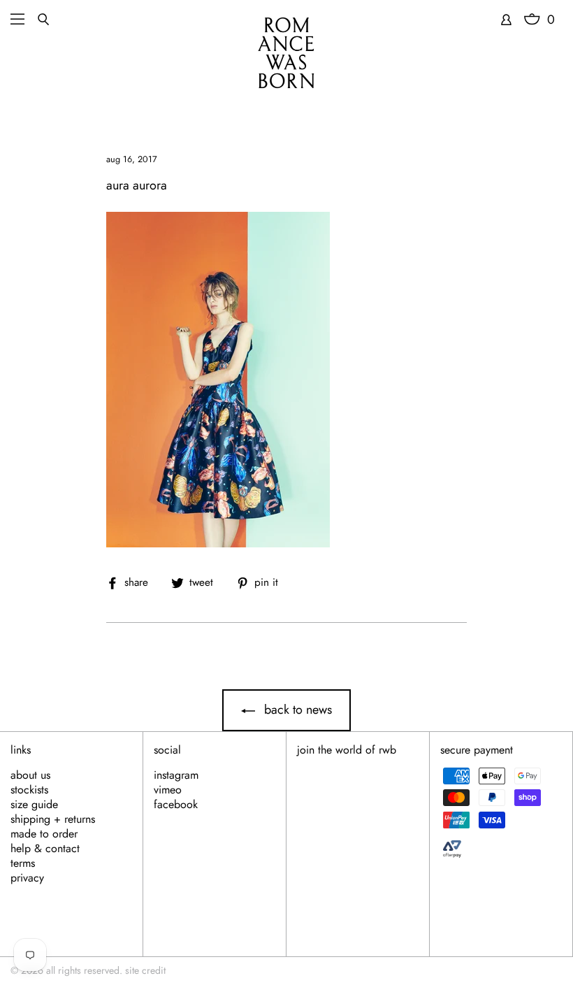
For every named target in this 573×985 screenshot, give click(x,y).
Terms (22, 863)
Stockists (29, 790)
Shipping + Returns (52, 819)
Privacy (27, 878)
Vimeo (168, 790)
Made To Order (44, 834)
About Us (30, 775)
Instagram (176, 775)
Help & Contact (45, 849)
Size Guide (34, 805)
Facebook (176, 805)
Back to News (296, 709)
